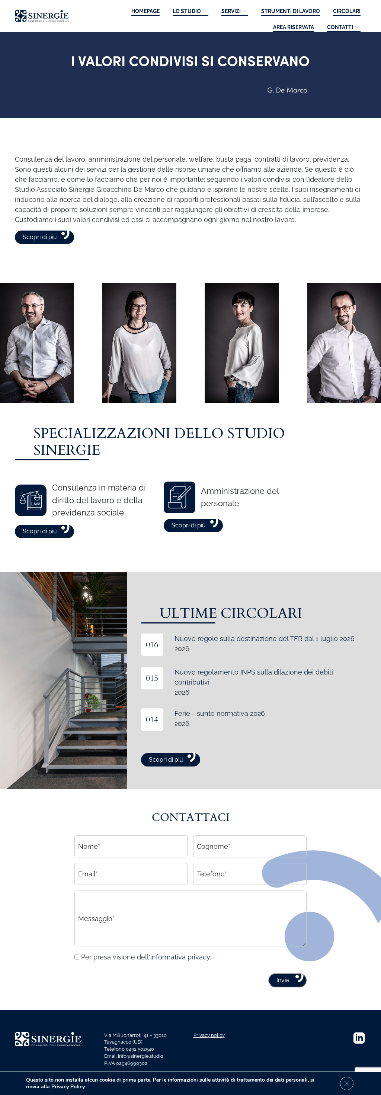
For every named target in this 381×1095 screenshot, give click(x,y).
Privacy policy (209, 1035)
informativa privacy (180, 957)
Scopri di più (40, 237)
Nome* (89, 846)
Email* (88, 874)
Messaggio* (96, 918)
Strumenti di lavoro (290, 11)
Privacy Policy (68, 1086)
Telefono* (212, 874)
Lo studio (187, 11)
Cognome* (213, 846)
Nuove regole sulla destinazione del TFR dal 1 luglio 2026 (265, 638)
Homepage (145, 11)
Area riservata (293, 27)
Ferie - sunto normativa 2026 (220, 713)
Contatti (340, 27)
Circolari (347, 11)
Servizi (231, 11)
